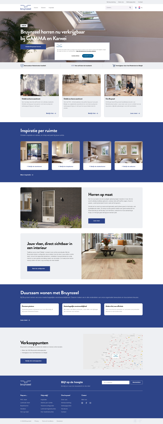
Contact (140, 2)
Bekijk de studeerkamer (98, 166)
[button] (81, 36)
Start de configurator (38, 268)
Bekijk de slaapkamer (66, 166)
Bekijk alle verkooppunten (33, 361)
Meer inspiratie (25, 175)
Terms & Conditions (47, 421)
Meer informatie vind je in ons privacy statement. (86, 51)
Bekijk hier (50, 113)
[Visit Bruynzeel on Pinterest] (82, 403)
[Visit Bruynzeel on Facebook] (86, 403)
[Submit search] (130, 7)
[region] (82, 51)
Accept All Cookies (87, 55)
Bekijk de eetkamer (129, 166)
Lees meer (133, 113)
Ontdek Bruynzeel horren (33, 46)
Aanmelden (137, 382)
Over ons (121, 2)
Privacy (37, 421)
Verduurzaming (111, 2)
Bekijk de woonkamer (35, 166)
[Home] (25, 7)
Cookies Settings (75, 55)
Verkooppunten (130, 2)
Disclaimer (60, 421)
